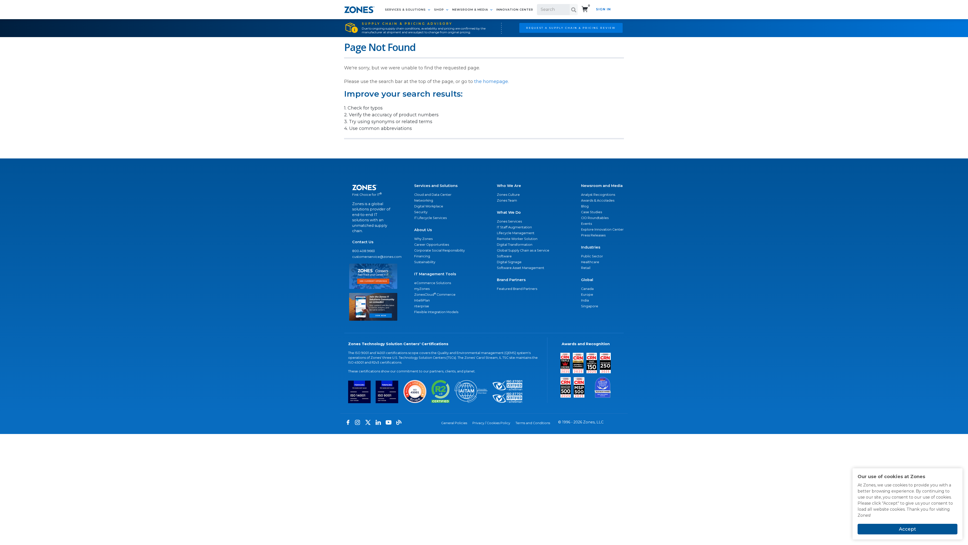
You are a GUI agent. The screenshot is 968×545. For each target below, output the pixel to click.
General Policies (454, 423)
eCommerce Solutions (432, 283)
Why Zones (423, 239)
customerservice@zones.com (373, 257)
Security (421, 212)
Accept (907, 529)
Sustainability (424, 262)
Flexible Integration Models (436, 312)
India (585, 300)
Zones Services (509, 221)
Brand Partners (511, 280)
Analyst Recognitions (598, 195)
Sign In (603, 9)
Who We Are (509, 185)
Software (504, 256)
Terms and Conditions (533, 423)
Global (587, 280)
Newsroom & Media (470, 9)
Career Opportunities (431, 245)
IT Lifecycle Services (430, 218)
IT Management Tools (435, 274)
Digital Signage (509, 262)
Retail (585, 268)
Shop (439, 9)
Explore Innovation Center (602, 229)
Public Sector (592, 256)
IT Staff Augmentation (514, 227)
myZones (422, 289)
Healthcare (590, 262)
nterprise (421, 306)
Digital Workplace (428, 206)
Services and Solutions (436, 185)
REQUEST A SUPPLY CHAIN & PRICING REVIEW (571, 27)
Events (586, 224)
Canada (587, 289)
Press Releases (593, 235)
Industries (590, 247)
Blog (585, 206)
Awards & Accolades (597, 200)
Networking (423, 200)
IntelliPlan (422, 300)
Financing (422, 256)
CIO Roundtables (595, 218)
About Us (423, 230)
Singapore (589, 306)
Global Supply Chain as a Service (523, 250)
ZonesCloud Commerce (435, 294)
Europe (587, 294)
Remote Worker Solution (517, 239)
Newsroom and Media (602, 185)
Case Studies (591, 212)
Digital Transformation (514, 245)
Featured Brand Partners (517, 289)
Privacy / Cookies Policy (491, 423)
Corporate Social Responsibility (439, 250)
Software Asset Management (520, 268)
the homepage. (491, 81)
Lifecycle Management (515, 233)
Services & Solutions (406, 9)
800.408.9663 (363, 251)
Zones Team (507, 200)
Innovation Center (514, 9)
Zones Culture (508, 195)
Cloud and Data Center (432, 195)
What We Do (509, 212)
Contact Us (362, 242)
